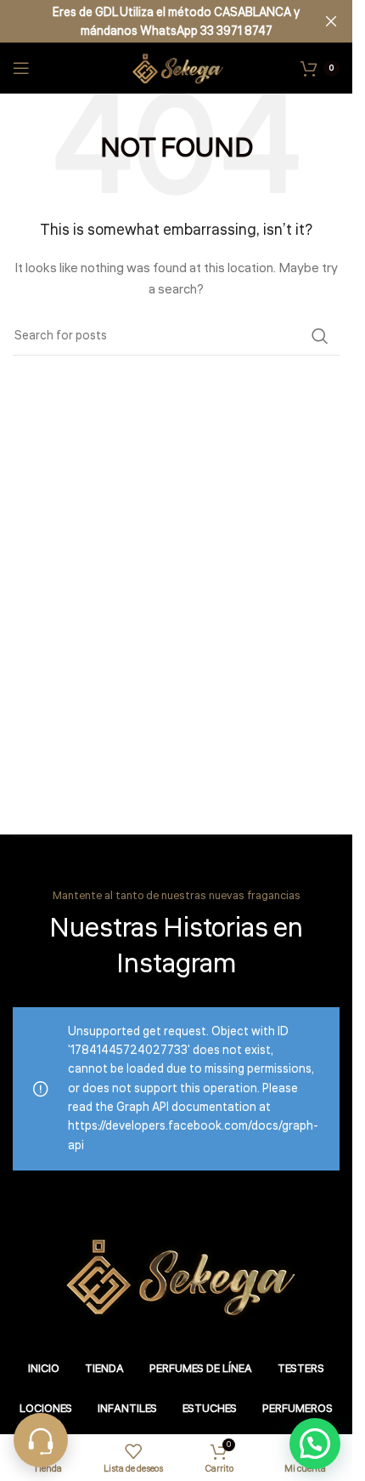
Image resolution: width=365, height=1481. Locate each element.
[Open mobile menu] (21, 68)
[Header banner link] (176, 21)
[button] (314, 1443)
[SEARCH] (320, 336)
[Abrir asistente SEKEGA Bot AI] (41, 1440)
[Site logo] (176, 68)
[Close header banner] (331, 21)
